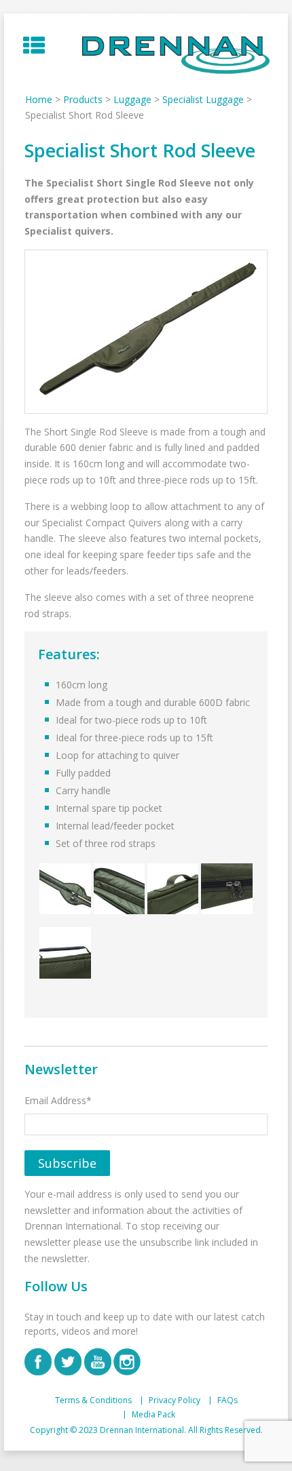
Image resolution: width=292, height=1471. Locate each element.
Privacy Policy (174, 1400)
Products (83, 99)
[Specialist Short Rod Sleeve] (145, 332)
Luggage (132, 99)
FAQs (227, 1400)
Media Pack (153, 1415)
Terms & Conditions (93, 1400)
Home (38, 99)
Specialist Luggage (203, 99)
